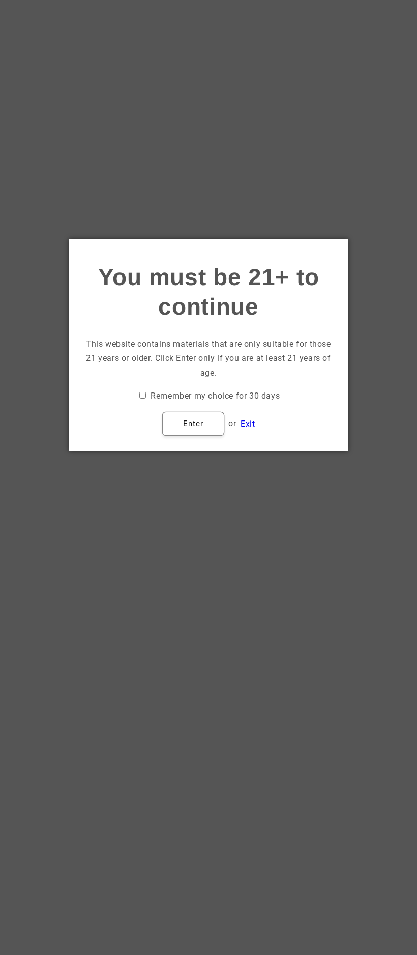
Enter (193, 423)
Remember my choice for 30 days (215, 396)
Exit (248, 423)
